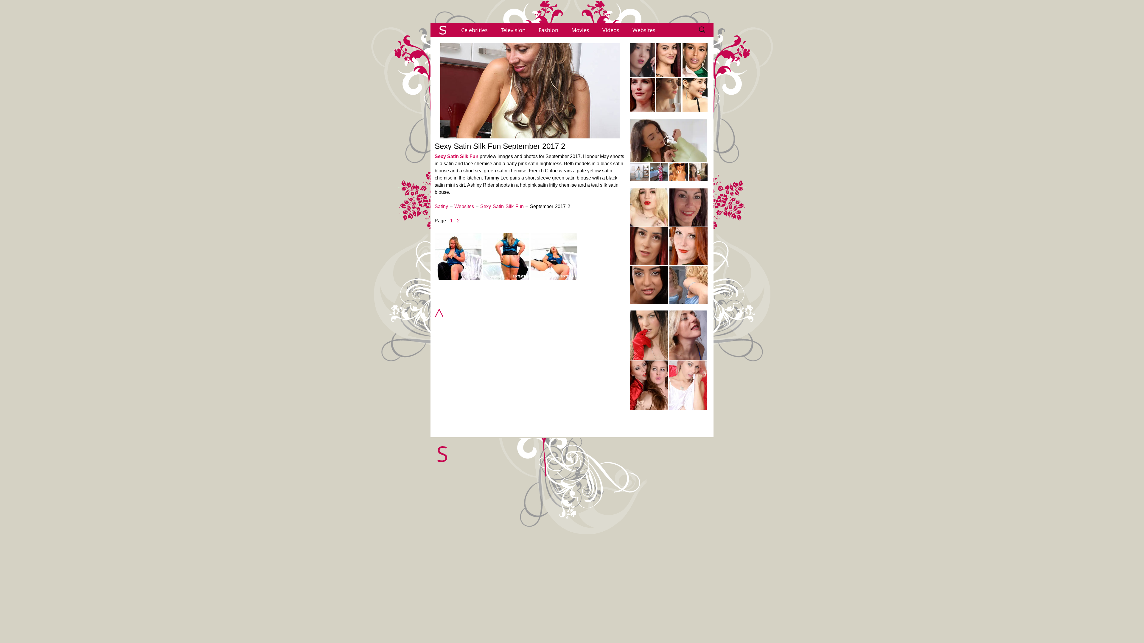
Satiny (441, 206)
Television (513, 30)
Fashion (548, 30)
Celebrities (474, 30)
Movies (580, 30)
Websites (643, 30)
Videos (610, 30)
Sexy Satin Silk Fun (456, 156)
